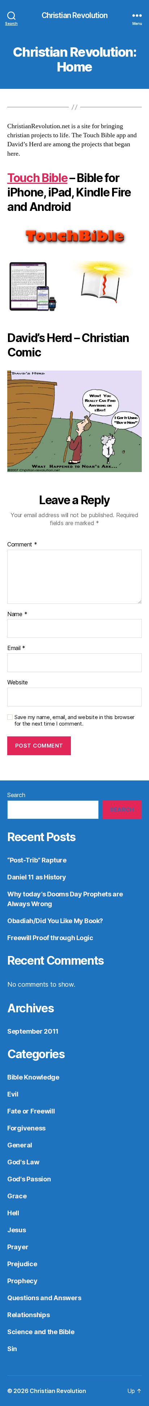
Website (17, 682)
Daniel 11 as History (36, 877)
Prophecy (22, 1281)
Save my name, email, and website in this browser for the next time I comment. (74, 720)
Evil (12, 1094)
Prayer (17, 1247)
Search (16, 795)
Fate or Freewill (31, 1111)
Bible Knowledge (33, 1077)
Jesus (16, 1230)
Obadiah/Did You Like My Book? (55, 921)
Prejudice (22, 1264)
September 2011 (33, 1031)
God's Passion (29, 1179)
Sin (12, 1349)
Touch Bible (37, 178)
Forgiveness (26, 1128)
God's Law (23, 1162)
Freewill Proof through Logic (50, 938)
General (19, 1145)
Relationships (28, 1315)
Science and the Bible (40, 1332)
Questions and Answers (44, 1298)
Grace (17, 1196)
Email (16, 648)
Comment (22, 544)
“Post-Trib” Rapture (36, 860)
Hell (13, 1213)
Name (17, 614)
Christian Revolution (75, 15)
